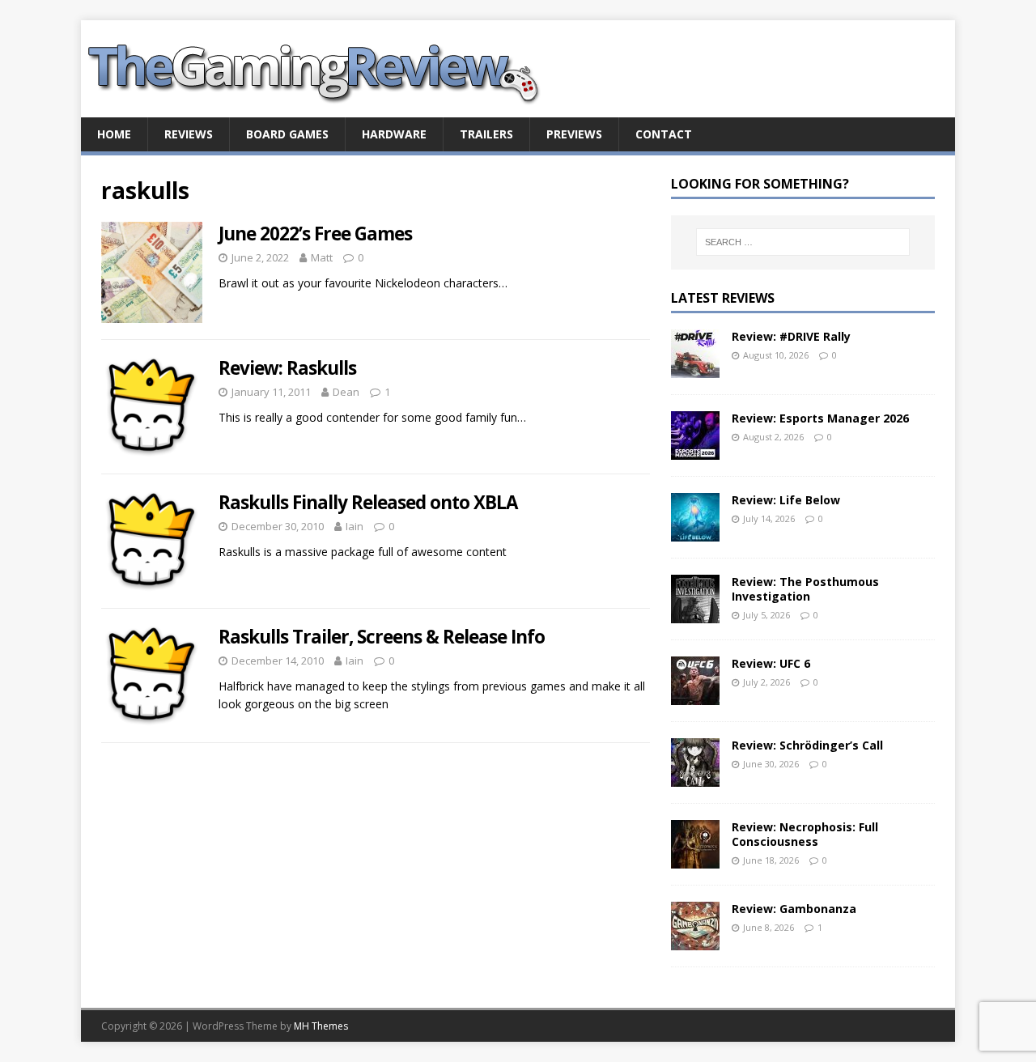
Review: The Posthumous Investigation (805, 589)
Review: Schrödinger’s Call (807, 745)
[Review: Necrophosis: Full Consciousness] (695, 858)
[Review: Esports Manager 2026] (695, 449)
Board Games (287, 134)
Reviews (188, 134)
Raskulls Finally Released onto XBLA (368, 502)
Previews (574, 134)
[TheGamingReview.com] (324, 108)
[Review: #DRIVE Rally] (695, 368)
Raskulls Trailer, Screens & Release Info (382, 636)
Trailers (486, 134)
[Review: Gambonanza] (695, 940)
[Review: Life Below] (695, 531)
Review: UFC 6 (771, 663)
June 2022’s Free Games (315, 233)
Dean (346, 391)
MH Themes (321, 1026)
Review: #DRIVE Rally (791, 336)
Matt (322, 257)
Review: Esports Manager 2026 (820, 418)
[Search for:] (803, 242)
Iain (354, 526)
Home (114, 134)
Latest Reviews (723, 298)
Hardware (394, 134)
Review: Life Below (786, 500)
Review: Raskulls (287, 367)
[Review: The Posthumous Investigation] (695, 613)
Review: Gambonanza (794, 908)
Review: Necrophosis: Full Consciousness (805, 834)
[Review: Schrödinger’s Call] (695, 776)
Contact (663, 134)
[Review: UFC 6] (695, 695)
